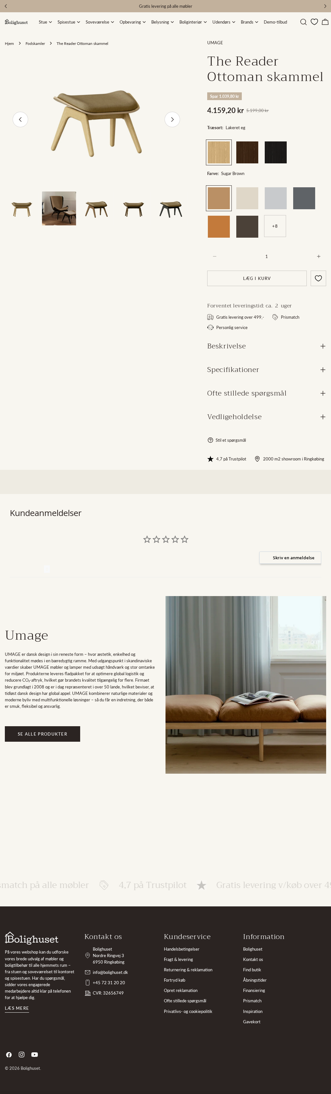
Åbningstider (255, 980)
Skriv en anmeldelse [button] (294, 558)
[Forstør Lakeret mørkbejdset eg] (253, 146)
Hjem (9, 43)
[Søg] (303, 22)
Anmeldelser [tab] (27, 569)
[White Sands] (247, 198)
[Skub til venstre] (20, 119)
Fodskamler (35, 43)
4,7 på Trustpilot (231, 458)
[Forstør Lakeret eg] (225, 146)
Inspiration (252, 1011)
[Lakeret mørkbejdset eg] (247, 152)
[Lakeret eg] (218, 152)
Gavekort (252, 1021)
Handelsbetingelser (181, 949)
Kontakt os (253, 959)
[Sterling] (275, 198)
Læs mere (17, 1008)
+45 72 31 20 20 (109, 982)
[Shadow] (304, 198)
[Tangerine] (218, 226)
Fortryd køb (174, 980)
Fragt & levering (178, 959)
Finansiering (254, 990)
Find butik (252, 969)
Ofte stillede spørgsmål (185, 1000)
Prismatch (252, 1000)
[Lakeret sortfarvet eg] (275, 152)
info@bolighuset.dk (110, 972)
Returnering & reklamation (188, 969)
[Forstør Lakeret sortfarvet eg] (282, 146)
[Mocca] (247, 226)
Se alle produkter (42, 734)
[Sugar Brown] (218, 198)
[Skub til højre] (172, 119)
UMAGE (215, 42)
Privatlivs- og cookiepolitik (188, 1011)
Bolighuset (252, 949)
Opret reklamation (181, 990)
